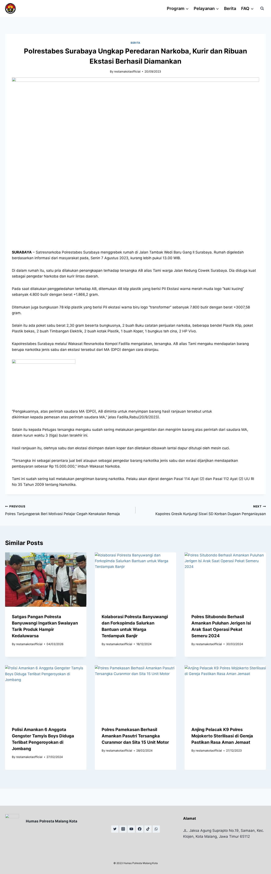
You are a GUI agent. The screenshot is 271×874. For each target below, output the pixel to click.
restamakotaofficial (127, 71)
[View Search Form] (262, 8)
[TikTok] (148, 829)
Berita (230, 8)
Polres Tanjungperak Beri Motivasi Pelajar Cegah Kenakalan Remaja (62, 510)
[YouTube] (131, 829)
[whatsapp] (156, 829)
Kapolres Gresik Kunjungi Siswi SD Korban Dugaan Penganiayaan (210, 510)
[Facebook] (139, 829)
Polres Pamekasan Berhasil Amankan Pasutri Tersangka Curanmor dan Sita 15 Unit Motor (135, 736)
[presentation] (45, 579)
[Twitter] (114, 829)
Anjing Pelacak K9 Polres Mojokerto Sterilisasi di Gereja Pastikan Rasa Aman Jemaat (222, 736)
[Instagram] (123, 829)
